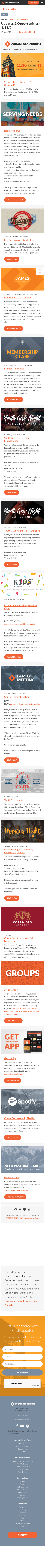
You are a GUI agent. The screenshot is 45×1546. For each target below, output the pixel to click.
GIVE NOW (33, 2)
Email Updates (22, 1489)
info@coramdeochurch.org (22, 1419)
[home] (10, 2)
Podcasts (22, 1513)
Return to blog (8, 9)
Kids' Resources (22, 1515)
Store (22, 1521)
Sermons (22, 1507)
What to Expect (22, 1464)
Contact (22, 1452)
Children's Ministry (22, 1466)
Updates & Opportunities (18, 20)
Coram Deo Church (26, 32)
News (4, 14)
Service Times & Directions (22, 1461)
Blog (22, 1526)
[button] (42, 2)
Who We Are (22, 1444)
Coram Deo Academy (22, 1523)
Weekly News (22, 1498)
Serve (22, 1495)
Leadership (22, 1449)
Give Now (22, 1535)
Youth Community (22, 1487)
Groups (22, 1481)
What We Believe (22, 1446)
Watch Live (22, 1472)
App (22, 1518)
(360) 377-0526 (23, 1415)
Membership (22, 1492)
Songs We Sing (22, 1469)
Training (22, 1510)
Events (22, 1484)
